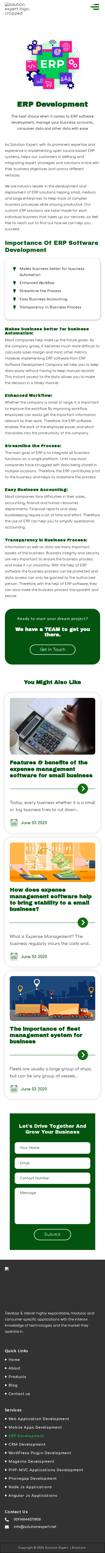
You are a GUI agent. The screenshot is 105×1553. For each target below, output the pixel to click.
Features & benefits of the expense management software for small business (51, 769)
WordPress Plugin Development (40, 1453)
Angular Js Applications (33, 1496)
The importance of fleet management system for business (46, 1035)
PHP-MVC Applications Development (46, 1470)
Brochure (78, 1547)
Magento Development (31, 1461)
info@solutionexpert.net (35, 1527)
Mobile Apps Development (35, 1427)
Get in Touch (52, 649)
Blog (13, 1385)
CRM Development (27, 1444)
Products (17, 1377)
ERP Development (26, 1436)
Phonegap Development (33, 1478)
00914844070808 (27, 1519)
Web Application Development (39, 1419)
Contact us (19, 1394)
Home (14, 1360)
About (15, 1368)
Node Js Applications (30, 1487)
